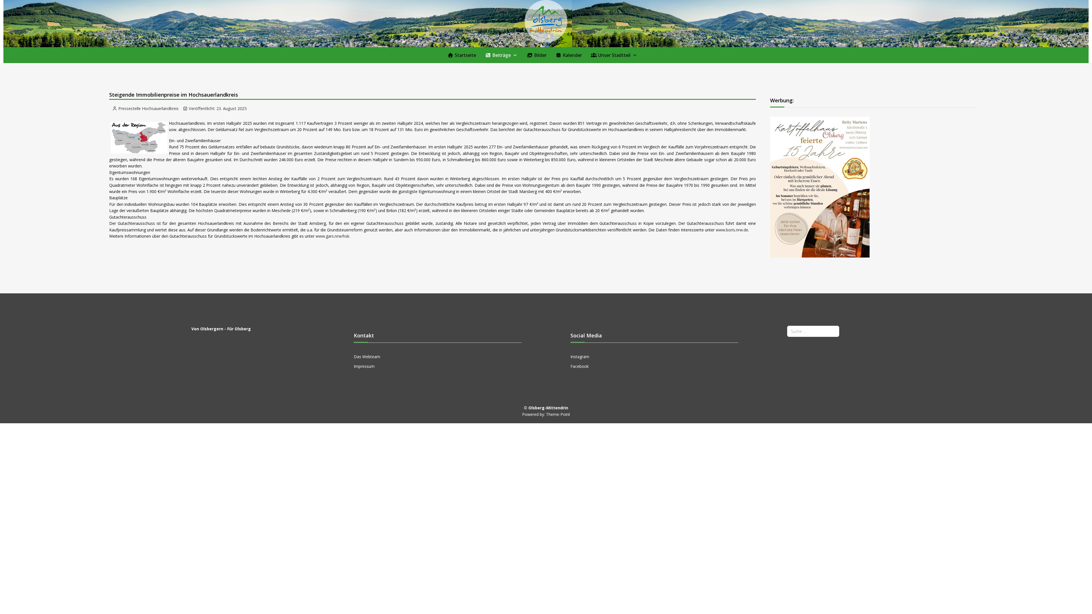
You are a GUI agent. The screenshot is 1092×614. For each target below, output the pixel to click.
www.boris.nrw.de (732, 230)
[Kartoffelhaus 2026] (820, 186)
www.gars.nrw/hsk (332, 236)
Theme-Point (558, 414)
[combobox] (813, 331)
